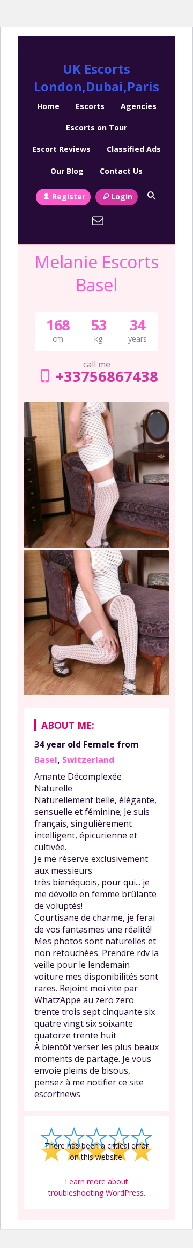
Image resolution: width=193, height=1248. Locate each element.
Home (48, 106)
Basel (45, 760)
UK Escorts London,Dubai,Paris (96, 77)
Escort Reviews (61, 149)
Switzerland (88, 760)
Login (121, 196)
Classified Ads (134, 149)
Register (68, 196)
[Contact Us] (98, 220)
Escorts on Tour (96, 127)
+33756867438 (107, 376)
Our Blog (67, 171)
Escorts (90, 106)
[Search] (151, 195)
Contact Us (121, 171)
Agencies (139, 106)
